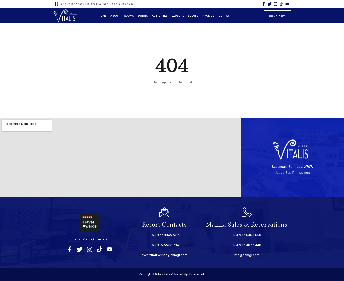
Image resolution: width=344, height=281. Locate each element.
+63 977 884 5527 (96, 4)
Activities (160, 15)
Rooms (129, 15)
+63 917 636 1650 (71, 4)
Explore (178, 15)
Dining (143, 15)
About (115, 15)
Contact (225, 15)
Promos (208, 15)
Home (103, 15)
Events (193, 15)
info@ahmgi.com (247, 255)
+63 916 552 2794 (122, 4)
